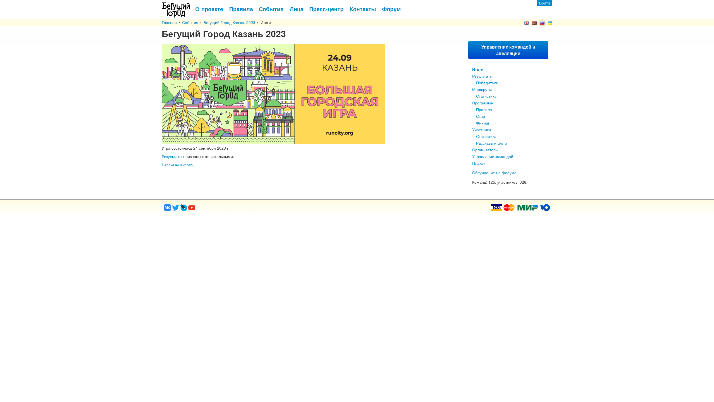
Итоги (478, 69)
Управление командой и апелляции (508, 50)
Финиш (482, 123)
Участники (481, 129)
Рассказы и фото (491, 143)
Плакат (478, 163)
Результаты (482, 76)
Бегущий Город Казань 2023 (229, 22)
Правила (484, 109)
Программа (482, 103)
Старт (481, 116)
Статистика (486, 96)
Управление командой (492, 156)
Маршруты (482, 89)
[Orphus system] (214, 209)
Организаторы (485, 149)
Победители (487, 82)
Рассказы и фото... (179, 165)
